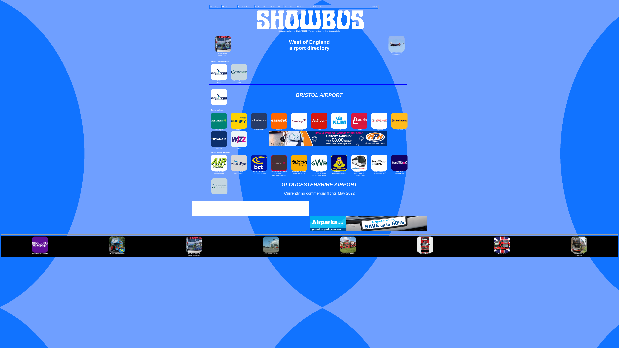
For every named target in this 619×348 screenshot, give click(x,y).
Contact (351, 7)
